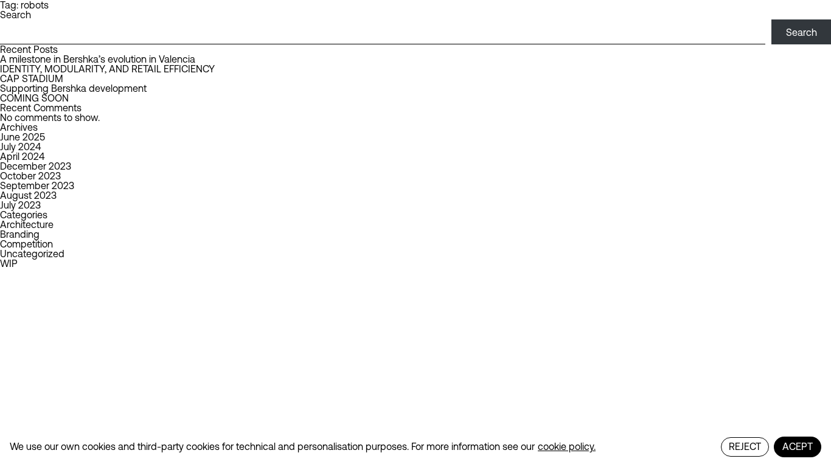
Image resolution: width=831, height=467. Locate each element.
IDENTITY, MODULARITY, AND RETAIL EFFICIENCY (107, 68)
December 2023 (35, 166)
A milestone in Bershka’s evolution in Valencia (97, 59)
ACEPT (797, 446)
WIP (9, 263)
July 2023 (20, 204)
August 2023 (28, 195)
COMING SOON (34, 97)
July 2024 (20, 146)
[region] (415, 447)
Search (15, 14)
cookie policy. (567, 446)
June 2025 (22, 136)
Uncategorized (32, 253)
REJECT (745, 446)
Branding (20, 234)
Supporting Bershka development (73, 88)
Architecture (27, 224)
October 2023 (30, 175)
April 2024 (22, 156)
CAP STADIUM (31, 78)
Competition (26, 243)
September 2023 (37, 185)
